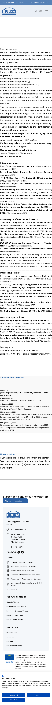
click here (5, 464)
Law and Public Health (15, 615)
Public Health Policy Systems (22, 571)
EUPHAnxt (10, 641)
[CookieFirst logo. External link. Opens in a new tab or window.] (3, 676)
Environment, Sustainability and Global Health (26, 584)
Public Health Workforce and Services (26, 579)
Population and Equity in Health (23, 566)
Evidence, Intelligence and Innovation (25, 575)
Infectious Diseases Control (17, 611)
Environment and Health (16, 606)
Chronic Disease (13, 602)
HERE (18, 156)
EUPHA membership (14, 646)
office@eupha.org (18, 529)
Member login (12, 632)
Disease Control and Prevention (23, 562)
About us (10, 637)
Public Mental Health (15, 620)
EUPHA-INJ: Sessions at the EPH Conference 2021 (20, 401)
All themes (11, 589)
